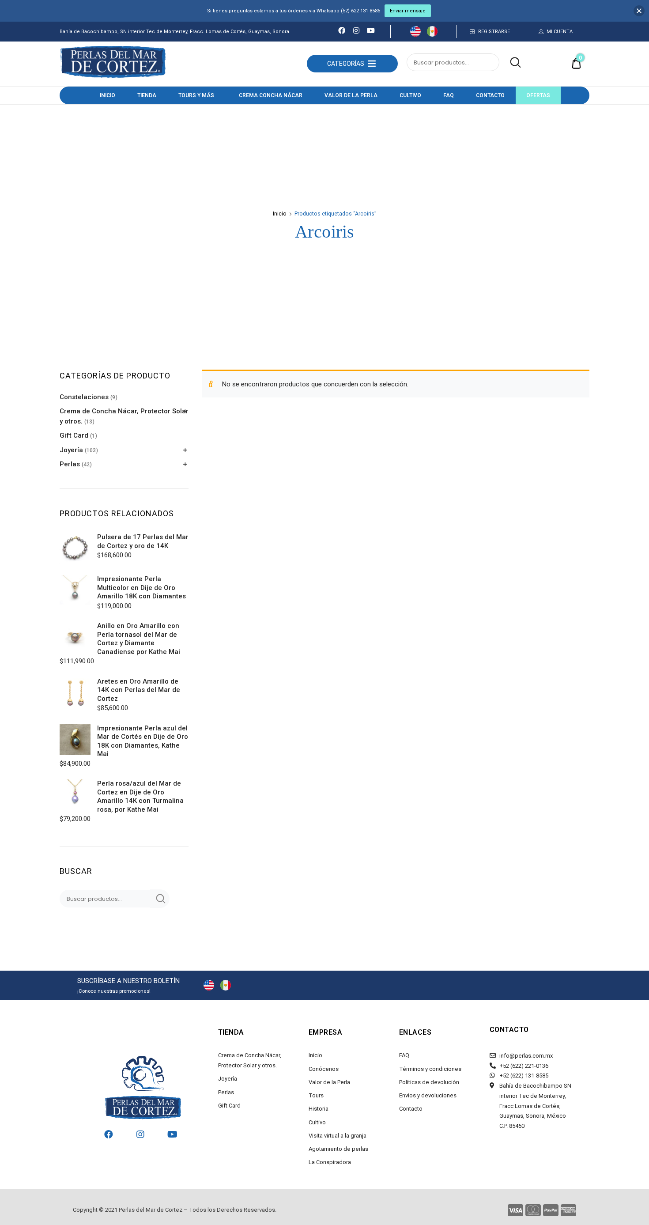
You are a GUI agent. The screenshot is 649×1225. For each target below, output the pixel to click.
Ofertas (538, 95)
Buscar (511, 62)
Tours (316, 1095)
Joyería (71, 450)
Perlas (70, 464)
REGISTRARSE (494, 31)
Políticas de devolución (429, 1082)
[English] (415, 34)
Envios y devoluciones (428, 1095)
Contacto (490, 95)
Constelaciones (84, 397)
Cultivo (410, 95)
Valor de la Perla (350, 95)
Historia (318, 1108)
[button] (345, 63)
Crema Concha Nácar (270, 95)
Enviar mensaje (408, 11)
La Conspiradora (330, 1162)
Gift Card (74, 435)
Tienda (146, 95)
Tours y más (196, 95)
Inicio (107, 95)
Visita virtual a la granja (337, 1135)
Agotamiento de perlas (338, 1149)
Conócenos (324, 1069)
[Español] (432, 34)
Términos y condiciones (430, 1069)
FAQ (448, 95)
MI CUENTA (560, 31)
